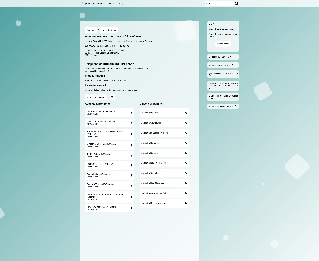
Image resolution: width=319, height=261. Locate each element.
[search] (236, 3)
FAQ (121, 3)
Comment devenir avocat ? (221, 65)
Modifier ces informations (96, 97)
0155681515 (142, 69)
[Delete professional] (112, 97)
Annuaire (111, 3)
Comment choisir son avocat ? (222, 106)
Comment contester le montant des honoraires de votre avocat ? (223, 85)
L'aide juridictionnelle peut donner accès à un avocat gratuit (111, 90)
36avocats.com (95, 3)
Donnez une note (223, 44)
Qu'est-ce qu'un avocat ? (220, 57)
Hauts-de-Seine (109, 30)
